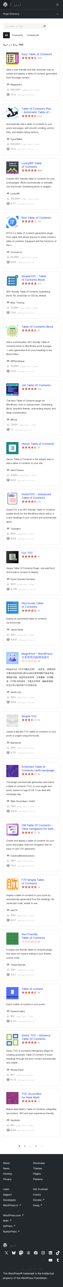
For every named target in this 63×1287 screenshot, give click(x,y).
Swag (37, 1205)
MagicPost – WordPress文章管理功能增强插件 (37, 655)
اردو (13, 1245)
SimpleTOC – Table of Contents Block (34, 278)
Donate (38, 1199)
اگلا (42, 1146)
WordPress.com (13, 1215)
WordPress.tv (12, 1205)
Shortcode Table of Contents (32, 605)
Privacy (7, 1179)
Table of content (32, 988)
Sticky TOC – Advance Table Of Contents (36, 1037)
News (6, 1168)
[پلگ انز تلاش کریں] (44, 26)
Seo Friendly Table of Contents (33, 936)
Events (37, 1194)
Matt (7, 1220)
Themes (37, 1168)
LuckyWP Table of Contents (32, 165)
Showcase (39, 1163)
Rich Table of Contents (36, 217)
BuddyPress (11, 1231)
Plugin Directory (11, 14)
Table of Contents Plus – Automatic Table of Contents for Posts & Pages (36, 110)
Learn (6, 1189)
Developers (9, 1199)
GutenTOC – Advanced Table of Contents (36, 496)
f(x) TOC (27, 552)
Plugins (37, 1173)
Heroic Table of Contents (38, 443)
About (6, 1163)
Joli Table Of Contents (36, 385)
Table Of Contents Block (37, 326)
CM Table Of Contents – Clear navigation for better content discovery (39, 827)
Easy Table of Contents (37, 54)
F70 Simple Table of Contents (33, 881)
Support (7, 1194)
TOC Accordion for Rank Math (31, 1095)
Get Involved (40, 1189)
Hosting (7, 1173)
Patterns (38, 1179)
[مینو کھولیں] (58, 4)
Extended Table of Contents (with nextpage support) (38, 768)
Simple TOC (29, 716)
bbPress (9, 1226)
